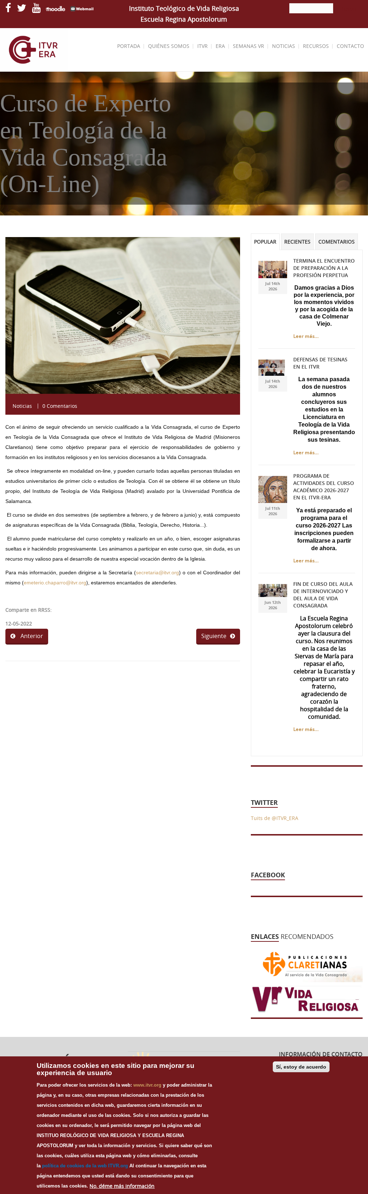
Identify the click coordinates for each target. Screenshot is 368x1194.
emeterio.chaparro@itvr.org (55, 582)
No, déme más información (122, 1185)
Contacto (350, 46)
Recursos (316, 46)
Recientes (297, 241)
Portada (128, 46)
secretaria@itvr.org (157, 572)
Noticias (283, 46)
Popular (265, 241)
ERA (220, 46)
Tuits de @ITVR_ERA (274, 818)
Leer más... (306, 336)
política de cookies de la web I (76, 1165)
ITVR (202, 46)
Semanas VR (248, 46)
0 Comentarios (59, 405)
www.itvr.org (147, 1085)
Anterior (31, 636)
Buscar (348, 8)
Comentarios (336, 241)
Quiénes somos (168, 46)
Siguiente (213, 636)
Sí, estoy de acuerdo (301, 1067)
